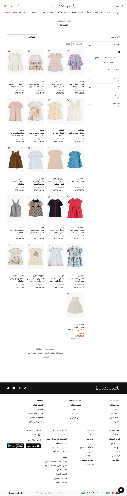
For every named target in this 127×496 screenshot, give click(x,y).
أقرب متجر (90, 439)
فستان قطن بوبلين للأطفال (76, 134)
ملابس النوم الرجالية (35, 413)
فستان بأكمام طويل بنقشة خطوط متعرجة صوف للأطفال (36, 85)
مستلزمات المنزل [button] (47, 12)
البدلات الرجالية (37, 405)
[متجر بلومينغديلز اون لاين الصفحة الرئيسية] (63, 6)
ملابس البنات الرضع (63, 21)
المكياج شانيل (76, 413)
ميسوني (41, 81)
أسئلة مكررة (115, 460)
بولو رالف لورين (38, 276)
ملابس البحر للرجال (36, 422)
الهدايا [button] (26, 12)
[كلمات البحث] (122, 6)
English (33, 435)
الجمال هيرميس (75, 418)
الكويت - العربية (61, 474)
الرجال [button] (66, 12)
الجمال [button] (73, 12)
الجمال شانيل (115, 405)
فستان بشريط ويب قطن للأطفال (57, 231)
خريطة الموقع (88, 464)
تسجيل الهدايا (62, 435)
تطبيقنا (91, 443)
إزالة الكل (67, 44)
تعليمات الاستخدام (87, 460)
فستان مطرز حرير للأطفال (57, 134)
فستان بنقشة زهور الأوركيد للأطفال (77, 85)
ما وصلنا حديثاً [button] (105, 12)
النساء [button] (96, 12)
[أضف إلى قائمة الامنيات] (68, 51)
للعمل (91, 452)
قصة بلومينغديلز (88, 435)
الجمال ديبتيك (115, 422)
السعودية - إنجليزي (60, 478)
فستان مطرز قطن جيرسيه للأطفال (37, 182)
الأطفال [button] (59, 12)
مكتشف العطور (61, 443)
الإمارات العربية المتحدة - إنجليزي (56, 461)
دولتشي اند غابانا (18, 276)
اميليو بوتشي (79, 81)
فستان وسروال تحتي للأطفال (17, 280)
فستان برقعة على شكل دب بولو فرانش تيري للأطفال (35, 280)
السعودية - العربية (60, 482)
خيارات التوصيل (114, 439)
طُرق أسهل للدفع (87, 447)
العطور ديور (115, 413)
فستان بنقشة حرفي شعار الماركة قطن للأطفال (76, 231)
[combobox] (22, 36)
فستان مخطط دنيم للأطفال (17, 231)
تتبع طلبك (116, 447)
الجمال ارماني (76, 409)
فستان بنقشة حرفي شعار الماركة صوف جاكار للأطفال (17, 134)
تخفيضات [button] (7, 12)
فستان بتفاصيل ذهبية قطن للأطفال (56, 182)
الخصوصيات (89, 456)
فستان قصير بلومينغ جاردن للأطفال (36, 134)
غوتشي (21, 81)
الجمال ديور (116, 409)
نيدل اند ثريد (59, 81)
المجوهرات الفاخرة (36, 418)
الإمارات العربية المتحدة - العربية (56, 466)
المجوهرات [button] (34, 12)
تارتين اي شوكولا (58, 178)
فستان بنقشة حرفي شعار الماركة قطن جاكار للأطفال (57, 280)
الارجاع (117, 452)
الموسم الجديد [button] (118, 12)
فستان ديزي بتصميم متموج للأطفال (56, 85)
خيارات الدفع (115, 443)
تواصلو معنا (116, 435)
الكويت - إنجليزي (61, 470)
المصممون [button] (17, 12)
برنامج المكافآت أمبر (60, 452)
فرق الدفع (116, 456)
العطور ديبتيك (76, 405)
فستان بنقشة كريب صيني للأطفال (76, 280)
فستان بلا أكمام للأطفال (18, 182)
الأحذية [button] (80, 12)
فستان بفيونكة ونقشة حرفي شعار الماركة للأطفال (16, 85)
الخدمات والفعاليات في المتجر (56, 439)
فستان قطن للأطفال (76, 181)
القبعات (40, 409)
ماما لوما (80, 324)
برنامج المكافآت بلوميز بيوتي (57, 447)
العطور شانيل (115, 418)
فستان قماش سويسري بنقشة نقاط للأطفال (76, 328)
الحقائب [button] (88, 12)
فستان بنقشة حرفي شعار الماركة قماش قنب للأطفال (37, 231)
